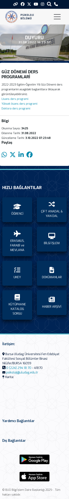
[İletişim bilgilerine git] (56, 4)
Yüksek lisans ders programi (19, 104)
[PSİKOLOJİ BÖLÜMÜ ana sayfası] (11, 17)
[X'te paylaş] (13, 155)
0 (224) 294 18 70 (18, 368)
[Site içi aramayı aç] (49, 4)
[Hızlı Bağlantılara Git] (15, 4)
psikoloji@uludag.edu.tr (22, 372)
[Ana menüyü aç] (57, 17)
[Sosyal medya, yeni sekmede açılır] (23, 4)
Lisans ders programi (15, 99)
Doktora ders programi (16, 108)
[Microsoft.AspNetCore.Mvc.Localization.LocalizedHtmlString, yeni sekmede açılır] (34, 459)
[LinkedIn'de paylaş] (21, 155)
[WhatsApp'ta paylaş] (4, 155)
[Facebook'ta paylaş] (29, 155)
